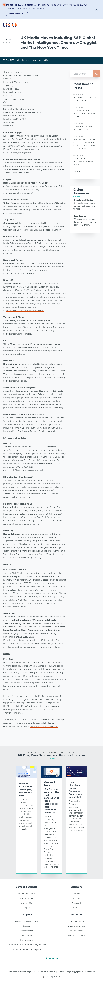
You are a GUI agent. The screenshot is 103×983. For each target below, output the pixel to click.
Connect (77, 894)
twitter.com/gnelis (15, 213)
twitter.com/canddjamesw (19, 153)
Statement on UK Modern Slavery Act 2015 (26, 945)
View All (77, 171)
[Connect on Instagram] (57, 959)
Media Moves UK (40, 60)
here (9, 607)
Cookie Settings (65, 972)
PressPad (8, 663)
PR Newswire (76, 903)
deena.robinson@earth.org (28, 558)
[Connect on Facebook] (46, 959)
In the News (26, 935)
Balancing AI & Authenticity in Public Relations (83, 161)
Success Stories (76, 921)
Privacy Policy (52, 972)
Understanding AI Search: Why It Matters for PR (84, 113)
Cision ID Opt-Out (39, 972)
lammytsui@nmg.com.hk (27, 524)
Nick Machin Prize (21, 573)
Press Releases (26, 931)
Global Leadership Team (26, 921)
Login (47, 977)
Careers (26, 926)
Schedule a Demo (26, 894)
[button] (96, 9)
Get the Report (15, 14)
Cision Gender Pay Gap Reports (26, 950)
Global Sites (58, 977)
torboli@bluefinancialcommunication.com (29, 470)
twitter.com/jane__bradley (19, 334)
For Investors (26, 940)
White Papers (76, 931)
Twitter (38, 250)
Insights (76, 908)
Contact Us (26, 903)
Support (26, 908)
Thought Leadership (76, 935)
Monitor (76, 898)
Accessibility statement (17, 972)
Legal (29, 972)
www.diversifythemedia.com (44, 726)
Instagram (52, 250)
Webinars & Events (49, 783)
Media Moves (24, 60)
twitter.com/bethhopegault (19, 193)
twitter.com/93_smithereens (20, 274)
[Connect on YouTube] (53, 959)
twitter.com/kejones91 (17, 381)
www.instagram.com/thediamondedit (25, 310)
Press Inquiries (26, 898)
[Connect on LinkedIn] (50, 959)
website (51, 640)
